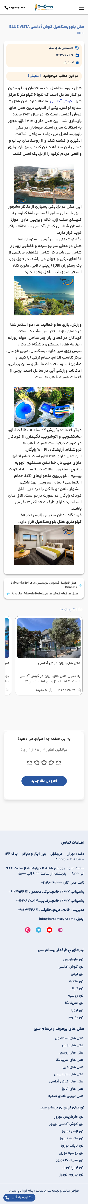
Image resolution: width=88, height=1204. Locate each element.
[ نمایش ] (34, 76)
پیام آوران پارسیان (21, 1190)
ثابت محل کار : (62, 883)
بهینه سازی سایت (47, 1190)
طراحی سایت (70, 1190)
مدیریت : (51, 910)
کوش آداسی (61, 101)
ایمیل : (61, 919)
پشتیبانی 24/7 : (46, 892)
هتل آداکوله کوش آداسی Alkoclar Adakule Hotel (45, 593)
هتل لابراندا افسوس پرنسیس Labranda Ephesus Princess (44, 585)
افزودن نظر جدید (44, 781)
